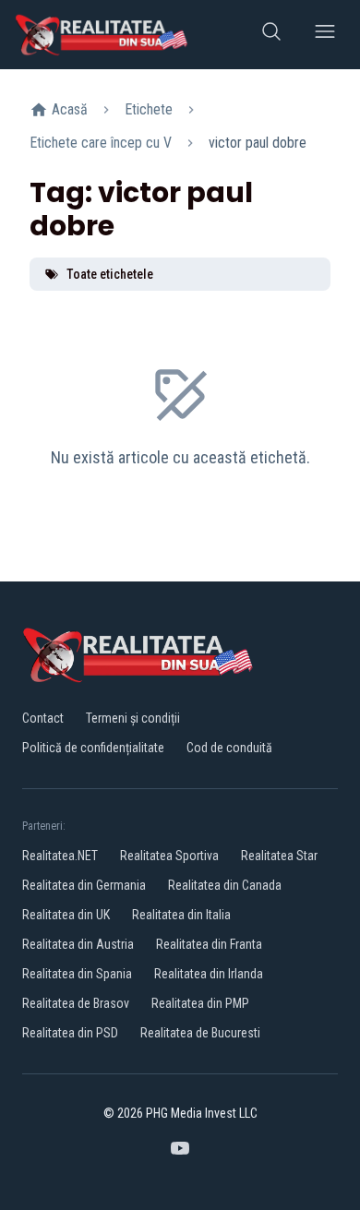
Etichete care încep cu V (101, 142)
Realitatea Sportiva (169, 855)
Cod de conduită (229, 747)
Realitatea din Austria (78, 944)
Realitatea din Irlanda (208, 973)
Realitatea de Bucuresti (200, 1032)
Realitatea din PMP (200, 1003)
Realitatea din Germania (84, 885)
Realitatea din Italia (181, 914)
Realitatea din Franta (209, 944)
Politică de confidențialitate (93, 747)
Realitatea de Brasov (75, 1003)
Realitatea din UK (66, 914)
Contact (43, 718)
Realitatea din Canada (225, 885)
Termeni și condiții (133, 718)
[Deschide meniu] (325, 34)
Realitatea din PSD (70, 1032)
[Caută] (271, 34)
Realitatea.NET (60, 855)
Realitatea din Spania (77, 973)
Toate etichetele (109, 274)
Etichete (149, 109)
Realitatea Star (279, 855)
